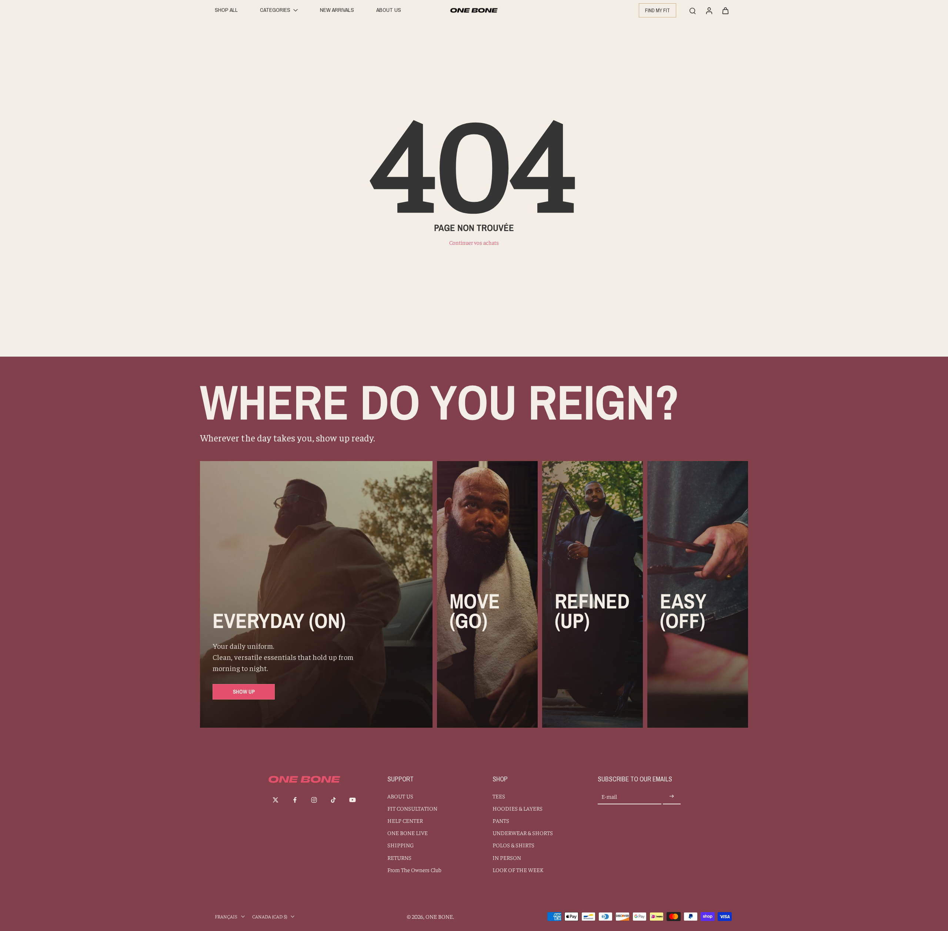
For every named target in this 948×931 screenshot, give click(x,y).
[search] (692, 10)
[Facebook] (295, 800)
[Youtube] (352, 800)
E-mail (609, 796)
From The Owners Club (414, 869)
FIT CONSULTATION (412, 808)
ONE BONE (439, 916)
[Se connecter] (709, 10)
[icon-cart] (725, 10)
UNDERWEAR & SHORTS (523, 832)
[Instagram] (314, 800)
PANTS (501, 820)
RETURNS (399, 857)
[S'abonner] (672, 796)
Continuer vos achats (474, 242)
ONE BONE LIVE (407, 832)
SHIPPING (400, 844)
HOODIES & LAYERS (518, 808)
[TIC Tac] (333, 800)
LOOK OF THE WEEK (518, 869)
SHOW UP (244, 691)
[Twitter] (275, 800)
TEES (499, 796)
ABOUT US (400, 796)
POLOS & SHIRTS (513, 844)
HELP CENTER (405, 820)
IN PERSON (507, 857)
